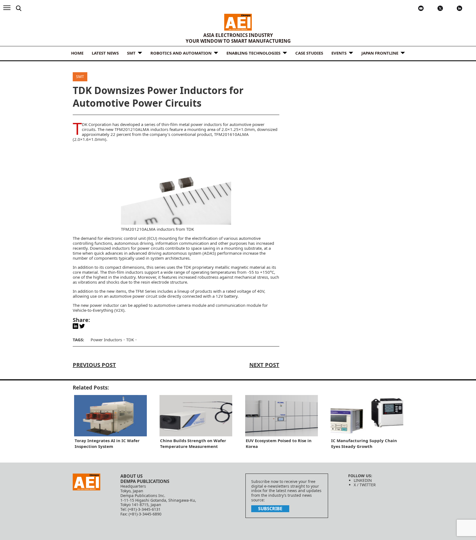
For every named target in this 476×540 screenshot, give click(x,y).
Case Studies (309, 53)
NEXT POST (264, 365)
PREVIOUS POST (94, 365)
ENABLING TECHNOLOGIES (253, 53)
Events (339, 53)
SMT (131, 53)
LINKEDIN (363, 480)
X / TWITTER (365, 484)
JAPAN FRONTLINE (379, 53)
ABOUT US (131, 476)
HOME (77, 53)
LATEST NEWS (105, 53)
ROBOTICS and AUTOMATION (181, 53)
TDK (130, 339)
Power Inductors (106, 339)
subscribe (270, 509)
